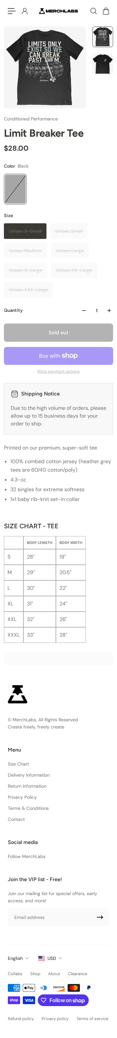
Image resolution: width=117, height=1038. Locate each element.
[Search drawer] (93, 11)
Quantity (13, 310)
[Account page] (24, 11)
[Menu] (11, 11)
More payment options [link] (58, 371)
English (15, 958)
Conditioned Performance (31, 119)
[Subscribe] (100, 917)
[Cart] (105, 11)
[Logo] (58, 11)
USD (51, 958)
